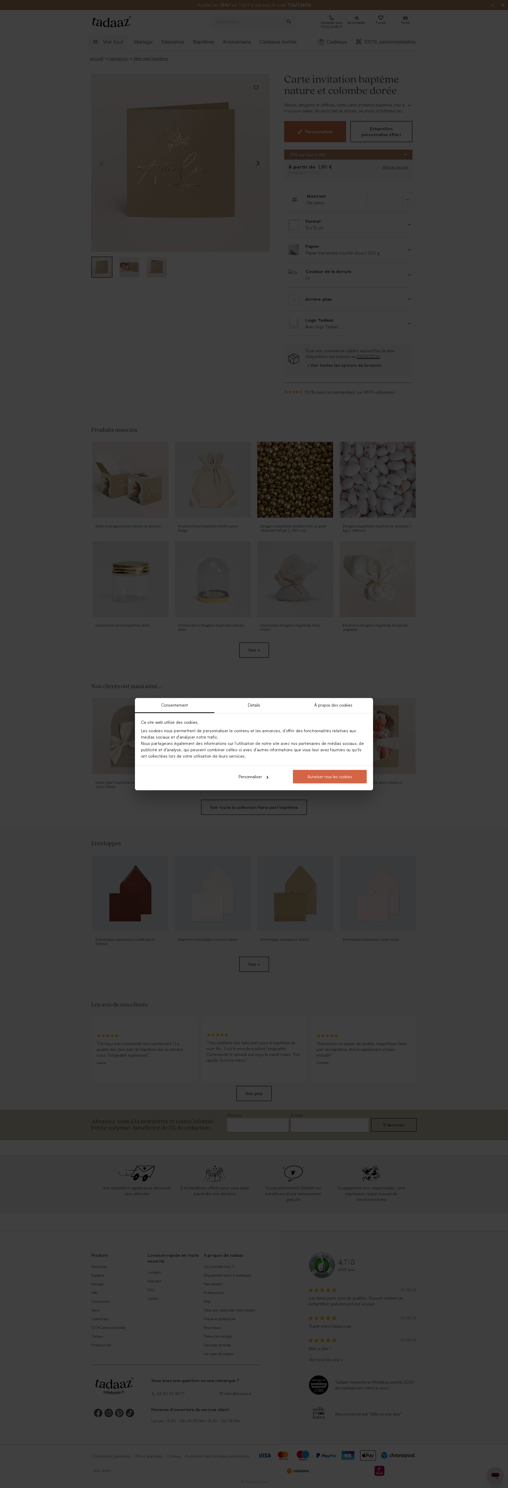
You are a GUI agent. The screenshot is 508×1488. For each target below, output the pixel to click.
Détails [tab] (254, 704)
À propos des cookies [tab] (333, 704)
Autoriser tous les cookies (329, 776)
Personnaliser (250, 776)
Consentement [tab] (174, 704)
